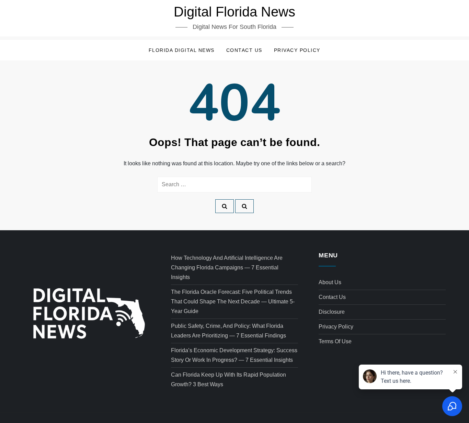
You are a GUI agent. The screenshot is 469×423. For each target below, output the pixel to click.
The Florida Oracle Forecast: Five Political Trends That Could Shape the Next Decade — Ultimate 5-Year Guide (233, 301)
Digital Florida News (234, 11)
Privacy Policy (297, 50)
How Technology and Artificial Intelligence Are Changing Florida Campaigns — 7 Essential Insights (227, 267)
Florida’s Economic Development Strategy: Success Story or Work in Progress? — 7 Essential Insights (234, 355)
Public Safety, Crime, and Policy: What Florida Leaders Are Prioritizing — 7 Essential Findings (228, 330)
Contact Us (244, 50)
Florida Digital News (182, 50)
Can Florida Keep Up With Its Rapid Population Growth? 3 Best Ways (228, 379)
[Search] (224, 206)
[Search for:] (234, 184)
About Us (330, 282)
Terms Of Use (335, 341)
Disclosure (332, 312)
